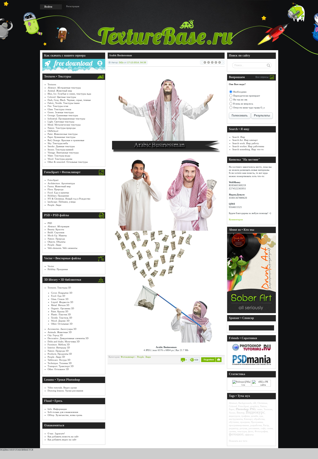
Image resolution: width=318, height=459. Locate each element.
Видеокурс (255, 412)
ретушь (243, 428)
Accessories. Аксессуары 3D (62, 329)
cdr (254, 402)
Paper (231, 409)
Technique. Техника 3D (60, 363)
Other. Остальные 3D (61, 323)
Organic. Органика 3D (62, 308)
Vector (51, 266)
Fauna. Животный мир (59, 186)
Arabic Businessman (120, 55)
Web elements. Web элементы (62, 248)
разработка (256, 425)
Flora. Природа (55, 189)
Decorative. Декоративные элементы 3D (68, 338)
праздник (245, 422)
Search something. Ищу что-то (248, 149)
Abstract (233, 403)
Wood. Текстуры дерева (60, 159)
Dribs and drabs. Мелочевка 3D (64, 341)
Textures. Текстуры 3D (59, 287)
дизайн (254, 416)
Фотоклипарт (128, 357)
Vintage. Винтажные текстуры (63, 152)
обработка (259, 419)
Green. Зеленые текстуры (61, 112)
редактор (233, 428)
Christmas (262, 403)
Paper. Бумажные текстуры (61, 137)
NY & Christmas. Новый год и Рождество (69, 198)
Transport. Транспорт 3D (61, 366)
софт (263, 428)
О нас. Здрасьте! (56, 433)
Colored (233, 406)
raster (259, 409)
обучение (234, 422)
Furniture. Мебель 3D (59, 344)
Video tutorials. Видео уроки (62, 387)
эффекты (249, 434)
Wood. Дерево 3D (60, 320)
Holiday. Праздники (58, 269)
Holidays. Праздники (58, 195)
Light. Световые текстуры (61, 121)
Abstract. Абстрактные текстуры (64, 87)
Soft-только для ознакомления (63, 412)
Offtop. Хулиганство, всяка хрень (65, 415)
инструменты (236, 419)
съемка (232, 431)
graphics (254, 406)
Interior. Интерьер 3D (59, 347)
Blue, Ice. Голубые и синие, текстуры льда (69, 93)
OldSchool (53, 131)
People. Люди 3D (56, 357)
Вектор (240, 412)
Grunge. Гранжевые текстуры (63, 115)
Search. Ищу (238, 137)
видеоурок (234, 416)
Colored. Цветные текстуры (62, 97)
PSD (50, 223)
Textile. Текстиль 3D (61, 317)
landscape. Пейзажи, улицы (61, 201)
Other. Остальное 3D (58, 369)
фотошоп (236, 434)
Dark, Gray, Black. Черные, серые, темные (69, 100)
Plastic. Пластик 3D (61, 314)
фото (250, 431)
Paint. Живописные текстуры (62, 134)
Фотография (261, 431)
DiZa (121, 62)
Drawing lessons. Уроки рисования (65, 390)
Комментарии (236, 219)
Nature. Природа (56, 238)
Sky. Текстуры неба (58, 143)
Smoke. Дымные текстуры (61, 146)
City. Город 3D (55, 335)
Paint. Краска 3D (59, 311)
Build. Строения (56, 232)
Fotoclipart (53, 180)
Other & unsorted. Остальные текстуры (68, 162)
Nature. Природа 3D (58, 350)
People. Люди (54, 205)
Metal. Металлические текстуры (64, 124)
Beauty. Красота (56, 229)
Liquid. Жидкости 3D (62, 302)
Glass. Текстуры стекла (59, 109)
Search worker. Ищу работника (248, 146)
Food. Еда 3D (58, 296)
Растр (266, 425)
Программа (257, 422)
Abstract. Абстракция (58, 226)
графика (245, 416)
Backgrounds (245, 403)
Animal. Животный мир (60, 90)
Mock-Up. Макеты (57, 235)
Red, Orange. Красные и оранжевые (66, 140)
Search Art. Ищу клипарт (245, 140)
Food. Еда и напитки (58, 192)
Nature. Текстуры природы (61, 128)
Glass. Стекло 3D (59, 299)
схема (270, 428)
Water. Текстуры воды (59, 155)
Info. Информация (57, 409)
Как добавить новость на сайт (63, 436)
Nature (263, 406)
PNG (253, 409)
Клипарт (248, 419)
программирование (239, 425)
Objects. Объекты (56, 241)
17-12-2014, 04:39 (136, 62)
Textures (52, 84)
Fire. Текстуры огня (58, 106)
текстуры (242, 431)
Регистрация (72, 6)
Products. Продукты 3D (60, 354)
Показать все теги (238, 441)
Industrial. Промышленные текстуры (66, 118)
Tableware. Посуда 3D (59, 360)
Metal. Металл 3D (60, 305)
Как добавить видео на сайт (62, 439)
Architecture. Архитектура (61, 183)
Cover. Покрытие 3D (61, 293)
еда (261, 416)
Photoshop (242, 409)
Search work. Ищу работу (245, 143)
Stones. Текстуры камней (60, 149)
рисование (254, 428)
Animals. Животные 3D (60, 332)
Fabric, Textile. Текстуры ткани (64, 103)
